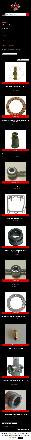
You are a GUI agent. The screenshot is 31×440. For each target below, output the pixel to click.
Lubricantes (4, 37)
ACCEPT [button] (21, 437)
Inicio (3, 32)
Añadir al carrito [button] (15, 116)
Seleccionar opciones (15, 82)
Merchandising (5, 42)
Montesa (4, 35)
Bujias (3, 40)
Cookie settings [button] (12, 437)
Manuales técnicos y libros (7, 45)
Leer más (15, 150)
